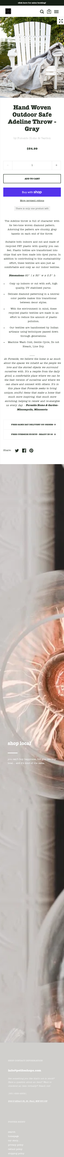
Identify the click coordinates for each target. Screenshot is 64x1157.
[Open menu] (56, 11)
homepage (13, 1136)
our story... (14, 1141)
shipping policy (16, 1154)
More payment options (32, 201)
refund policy (15, 1149)
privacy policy (15, 1145)
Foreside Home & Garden (34, 138)
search (11, 1132)
